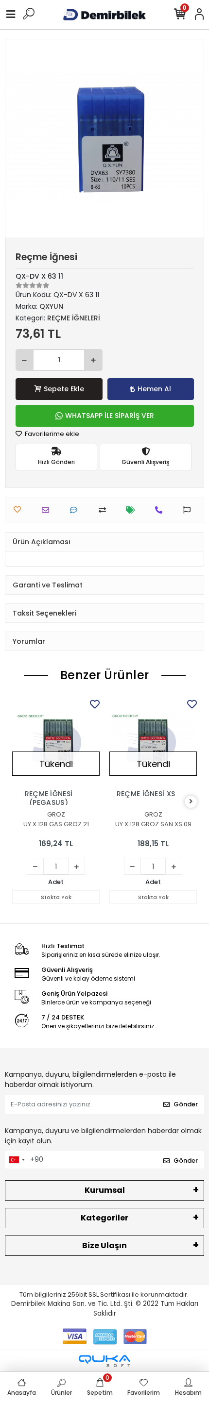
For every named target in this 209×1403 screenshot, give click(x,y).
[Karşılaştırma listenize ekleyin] (104, 510)
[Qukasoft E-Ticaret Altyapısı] (104, 1361)
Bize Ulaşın (104, 1245)
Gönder (186, 1104)
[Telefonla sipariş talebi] (161, 510)
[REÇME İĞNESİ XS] (153, 741)
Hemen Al (154, 389)
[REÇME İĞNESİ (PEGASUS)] (56, 741)
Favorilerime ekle (51, 433)
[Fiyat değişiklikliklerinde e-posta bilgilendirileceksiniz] (132, 510)
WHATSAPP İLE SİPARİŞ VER (109, 415)
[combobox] (16, 1160)
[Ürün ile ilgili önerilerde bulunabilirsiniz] (189, 510)
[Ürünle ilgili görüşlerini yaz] (76, 510)
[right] (191, 802)
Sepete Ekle (64, 389)
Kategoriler (104, 1217)
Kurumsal (105, 1190)
